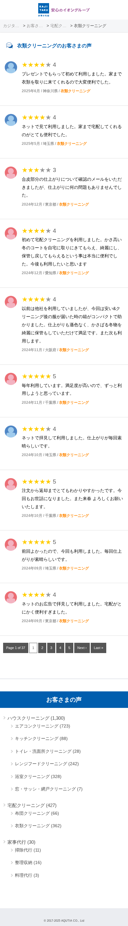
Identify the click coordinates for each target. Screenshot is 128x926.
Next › (82, 648)
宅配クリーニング (26, 805)
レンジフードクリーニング (41, 763)
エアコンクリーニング (36, 725)
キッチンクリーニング (36, 738)
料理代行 (23, 875)
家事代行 (16, 842)
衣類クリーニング (75, 91)
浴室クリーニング (32, 776)
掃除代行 (23, 849)
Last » (98, 648)
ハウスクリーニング (28, 718)
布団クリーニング (32, 813)
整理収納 (23, 862)
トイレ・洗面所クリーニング (43, 751)
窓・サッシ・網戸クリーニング (45, 788)
